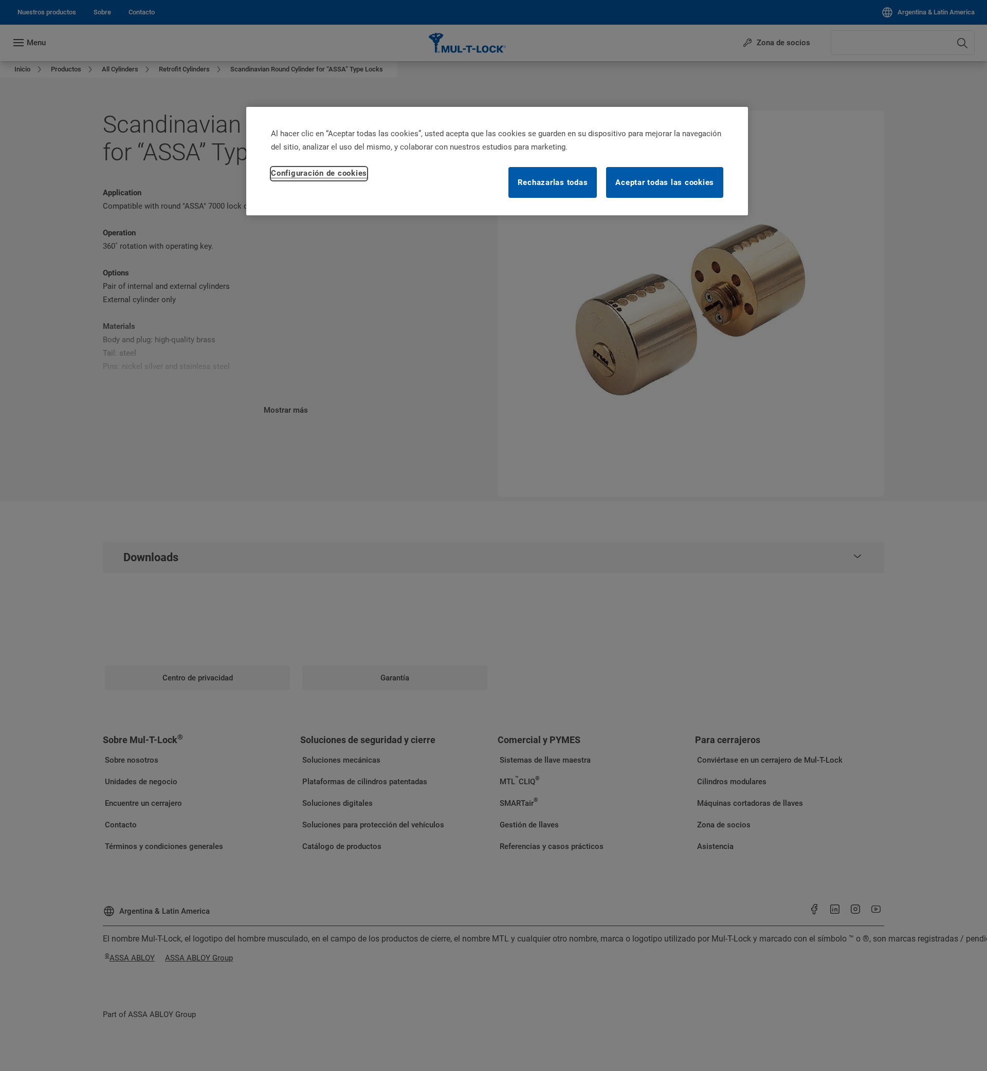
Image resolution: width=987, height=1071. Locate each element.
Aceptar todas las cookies (664, 182)
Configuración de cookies (319, 173)
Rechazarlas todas (553, 182)
